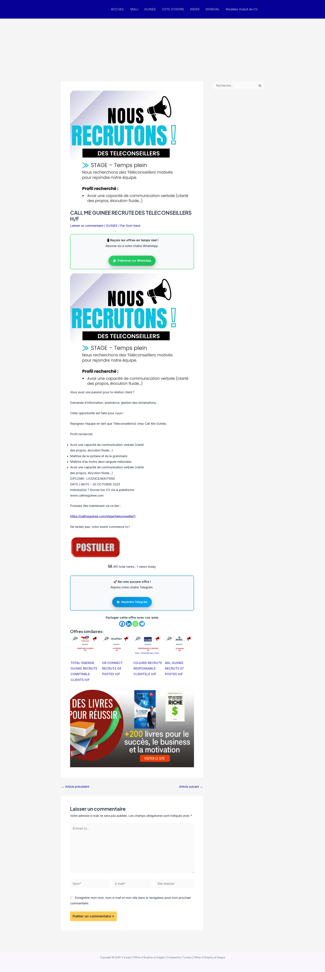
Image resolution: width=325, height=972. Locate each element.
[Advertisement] (162, 44)
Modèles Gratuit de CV (242, 9)
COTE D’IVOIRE (173, 9)
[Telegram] (142, 624)
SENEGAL (212, 9)
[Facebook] (122, 624)
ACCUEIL (117, 9)
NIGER (194, 9)
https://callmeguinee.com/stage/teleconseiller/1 (102, 516)
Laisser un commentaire (86, 225)
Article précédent (75, 786)
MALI (134, 9)
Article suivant (191, 786)
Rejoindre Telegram (134, 602)
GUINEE (150, 9)
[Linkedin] (129, 624)
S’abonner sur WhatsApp (134, 260)
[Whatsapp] (135, 624)
